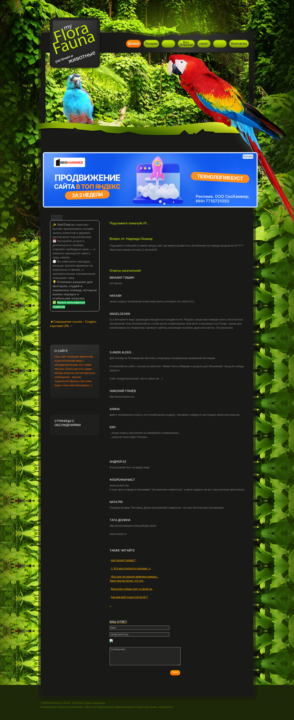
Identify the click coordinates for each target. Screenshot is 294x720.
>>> (175, 672)
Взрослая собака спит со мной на (132, 588)
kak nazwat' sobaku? (123, 560)
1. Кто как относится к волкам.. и (131, 568)
